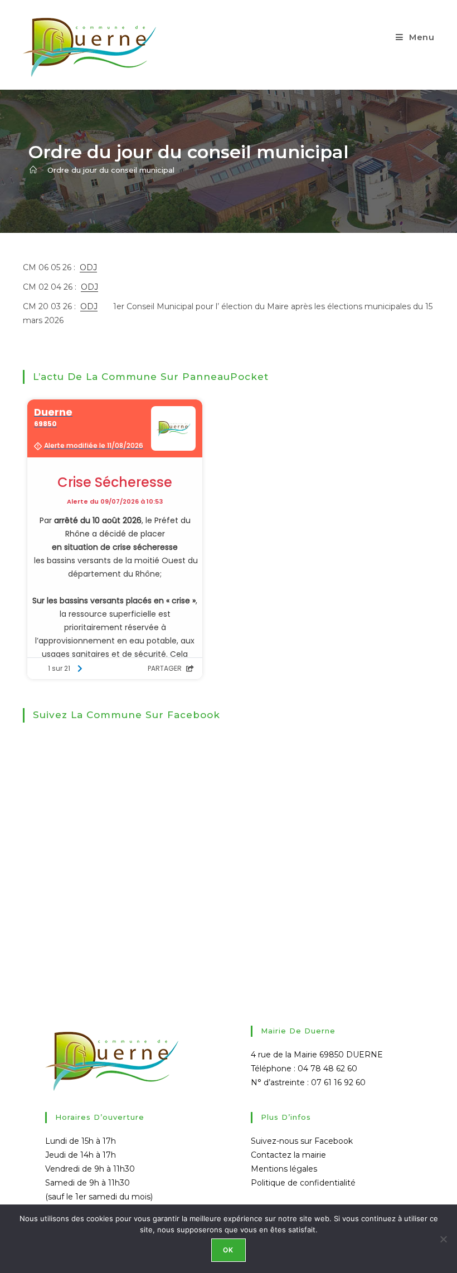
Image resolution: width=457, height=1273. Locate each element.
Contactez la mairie (288, 1155)
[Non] (443, 1239)
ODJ (88, 267)
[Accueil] (33, 169)
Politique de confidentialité (303, 1183)
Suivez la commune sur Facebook (126, 714)
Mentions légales (284, 1169)
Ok (228, 1250)
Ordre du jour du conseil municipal (110, 169)
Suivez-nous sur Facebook (302, 1141)
